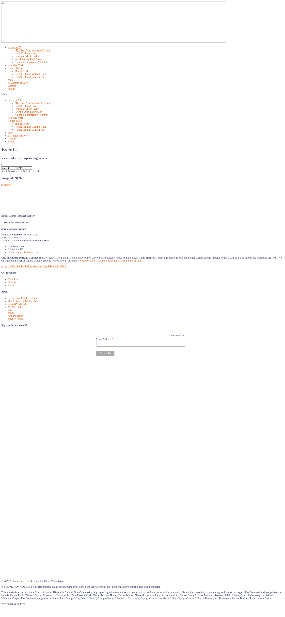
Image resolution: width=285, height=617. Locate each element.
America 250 (14, 47)
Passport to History (18, 82)
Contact (12, 85)
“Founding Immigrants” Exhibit (31, 62)
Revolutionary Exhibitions (28, 59)
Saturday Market (16, 65)
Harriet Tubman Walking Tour (30, 74)
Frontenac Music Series (27, 56)
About (11, 88)
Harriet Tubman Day (25, 53)
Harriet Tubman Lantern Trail (30, 77)
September (6, 185)
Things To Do (15, 68)
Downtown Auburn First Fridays (8, 206)
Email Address (104, 339)
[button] (142, 94)
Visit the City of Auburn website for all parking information (111, 260)
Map (10, 79)
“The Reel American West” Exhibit (33, 50)
